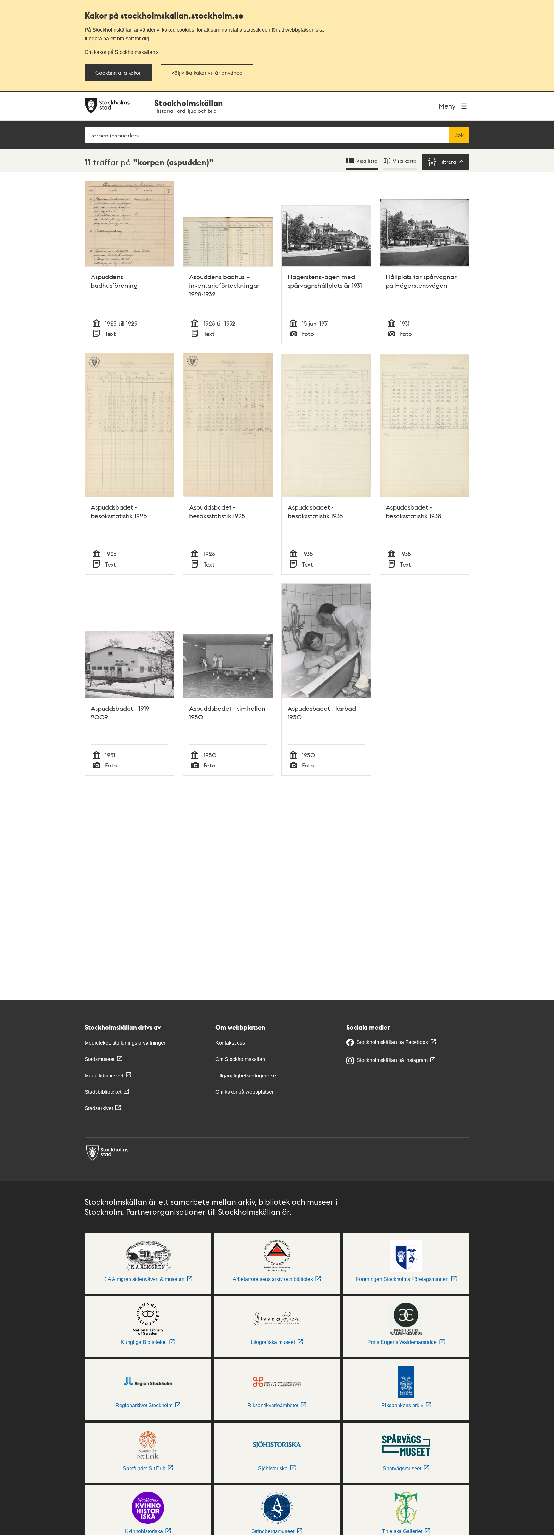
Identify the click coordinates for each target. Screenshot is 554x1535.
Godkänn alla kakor (118, 73)
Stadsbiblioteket (103, 1092)
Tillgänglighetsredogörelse (245, 1075)
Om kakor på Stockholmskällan (120, 52)
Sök (459, 135)
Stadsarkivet (99, 1108)
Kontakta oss (230, 1043)
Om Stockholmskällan (240, 1059)
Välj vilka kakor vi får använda (207, 73)
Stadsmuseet (99, 1059)
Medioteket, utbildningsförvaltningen (126, 1043)
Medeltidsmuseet (104, 1075)
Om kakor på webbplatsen (245, 1092)
